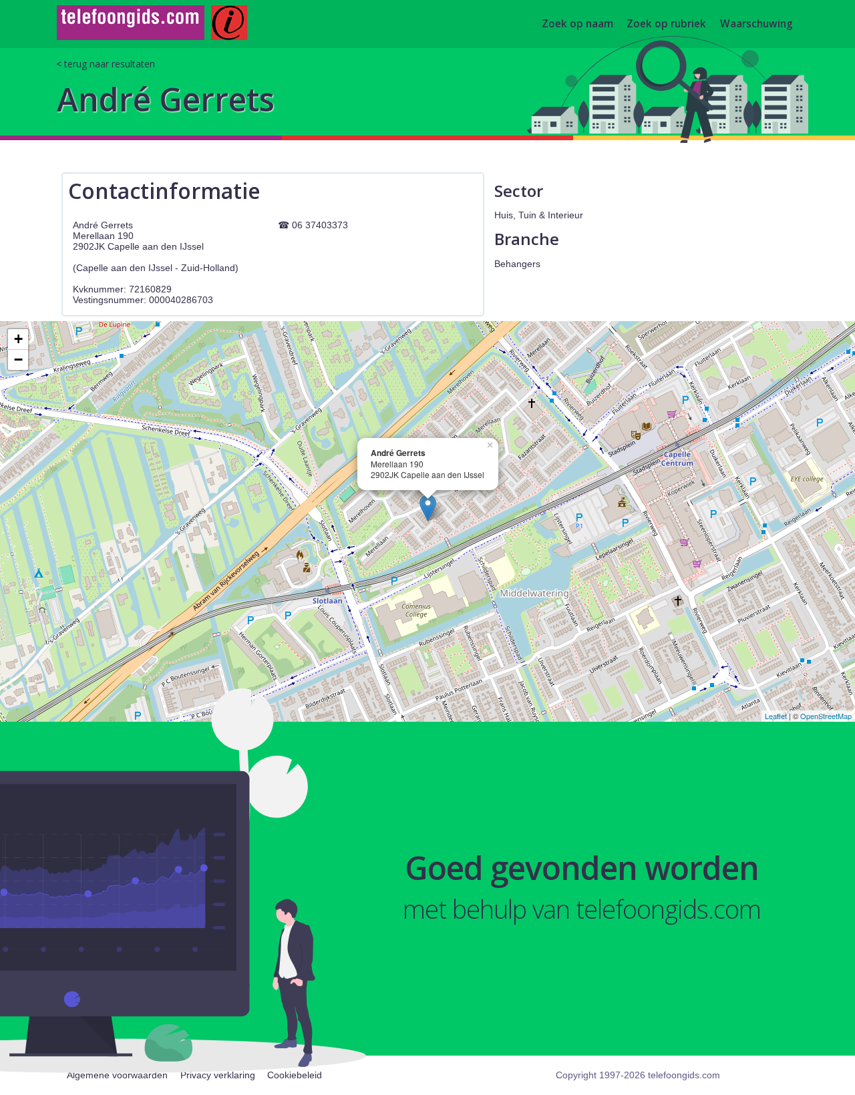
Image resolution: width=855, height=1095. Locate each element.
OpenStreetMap (826, 715)
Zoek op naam (577, 24)
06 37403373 (320, 225)
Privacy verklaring (217, 1075)
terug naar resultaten (109, 63)
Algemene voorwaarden (117, 1075)
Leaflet (776, 715)
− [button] (18, 359)
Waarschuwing (756, 24)
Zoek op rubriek (666, 24)
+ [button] (18, 339)
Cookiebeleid (294, 1075)
